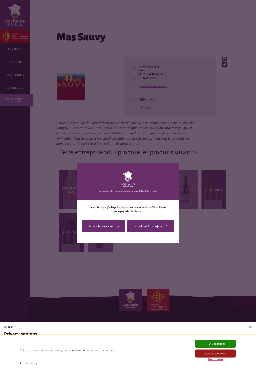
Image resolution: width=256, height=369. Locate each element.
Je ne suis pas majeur (101, 226)
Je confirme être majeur (147, 226)
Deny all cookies (216, 353)
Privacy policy (28, 363)
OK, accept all (216, 343)
